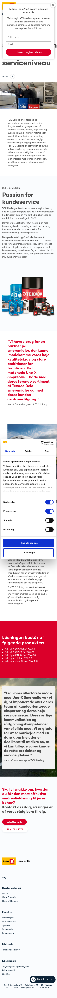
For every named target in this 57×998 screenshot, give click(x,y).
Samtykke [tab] (10, 451)
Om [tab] (47, 451)
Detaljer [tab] (29, 451)
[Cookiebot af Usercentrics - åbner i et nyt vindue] (41, 443)
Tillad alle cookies (28, 543)
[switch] (49, 511)
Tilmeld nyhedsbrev (28, 52)
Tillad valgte (28, 552)
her (39, 28)
